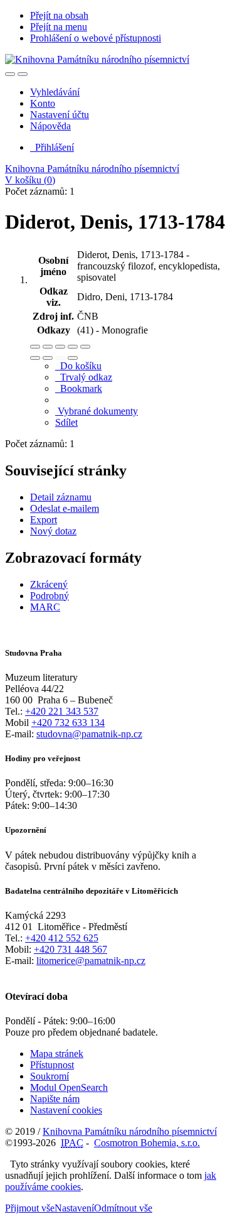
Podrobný (49, 595)
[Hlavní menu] (23, 74)
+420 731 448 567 (70, 949)
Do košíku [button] (78, 365)
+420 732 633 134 (68, 722)
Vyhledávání (55, 92)
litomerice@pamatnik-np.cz (90, 960)
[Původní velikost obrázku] (60, 347)
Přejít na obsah (59, 15)
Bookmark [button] (78, 388)
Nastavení (74, 1208)
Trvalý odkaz (83, 377)
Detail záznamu (60, 497)
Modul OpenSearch (69, 1087)
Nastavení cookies (66, 1110)
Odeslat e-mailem (64, 508)
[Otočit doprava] (48, 358)
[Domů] (97, 59)
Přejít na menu (58, 26)
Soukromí (49, 1076)
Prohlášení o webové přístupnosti (95, 38)
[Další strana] (73, 358)
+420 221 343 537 (61, 711)
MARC (45, 607)
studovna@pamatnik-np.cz (89, 734)
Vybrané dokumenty (96, 411)
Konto (42, 103)
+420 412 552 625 (61, 938)
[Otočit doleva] (35, 358)
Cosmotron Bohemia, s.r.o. (147, 1142)
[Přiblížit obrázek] (35, 347)
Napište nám (55, 1098)
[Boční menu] (10, 74)
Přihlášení (52, 147)
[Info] (85, 347)
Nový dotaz (53, 531)
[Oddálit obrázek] (48, 347)
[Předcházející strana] (60, 358)
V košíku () (30, 180)
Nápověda (50, 126)
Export (43, 519)
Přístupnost (52, 1064)
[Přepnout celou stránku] (73, 347)
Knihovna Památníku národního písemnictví (92, 168)
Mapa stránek (56, 1053)
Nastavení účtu (59, 114)
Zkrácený (49, 584)
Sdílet (66, 422)
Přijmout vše (30, 1208)
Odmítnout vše (123, 1208)
